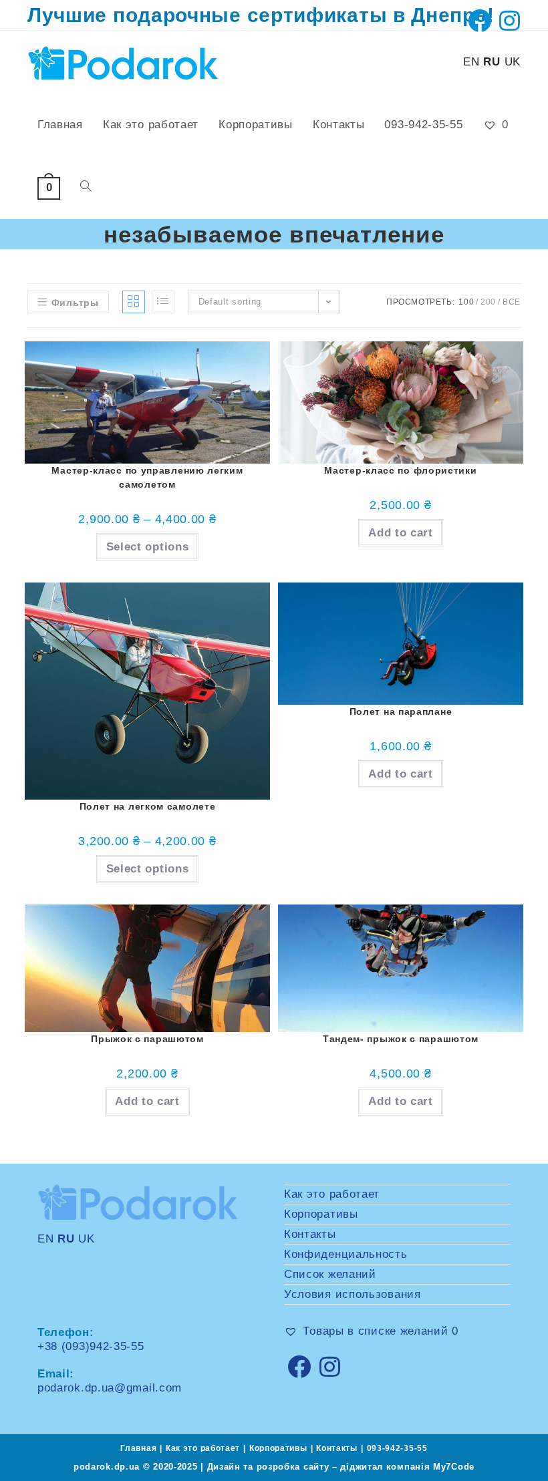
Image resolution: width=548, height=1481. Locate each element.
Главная (138, 1448)
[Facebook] (299, 1366)
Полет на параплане (401, 711)
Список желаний (330, 1274)
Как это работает (332, 1194)
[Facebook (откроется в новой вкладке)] (480, 20)
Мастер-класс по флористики (400, 470)
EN (471, 61)
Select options (147, 546)
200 (488, 302)
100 (466, 302)
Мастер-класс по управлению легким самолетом (147, 477)
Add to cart (400, 532)
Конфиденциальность (346, 1254)
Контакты (310, 1234)
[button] (234, 377)
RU (491, 61)
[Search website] (86, 187)
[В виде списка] (163, 302)
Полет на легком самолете (148, 806)
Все (512, 302)
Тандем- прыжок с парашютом (400, 1038)
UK (513, 61)
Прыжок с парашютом (147, 1038)
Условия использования (352, 1294)
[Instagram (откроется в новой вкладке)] (508, 20)
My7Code (453, 1467)
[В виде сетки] (133, 302)
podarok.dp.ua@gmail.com (109, 1387)
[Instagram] (330, 1366)
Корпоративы (321, 1214)
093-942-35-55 (397, 1448)
